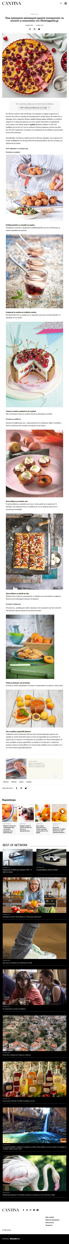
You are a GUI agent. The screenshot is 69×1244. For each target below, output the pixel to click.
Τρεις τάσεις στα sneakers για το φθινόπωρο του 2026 (17, 963)
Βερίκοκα (14, 782)
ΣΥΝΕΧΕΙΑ (55, 776)
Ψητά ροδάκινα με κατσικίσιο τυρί (17, 501)
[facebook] (30, 29)
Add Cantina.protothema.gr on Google (33, 108)
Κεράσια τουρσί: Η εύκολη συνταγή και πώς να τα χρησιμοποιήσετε (26, 828)
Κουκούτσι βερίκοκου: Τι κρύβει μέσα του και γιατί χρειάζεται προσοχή (59, 830)
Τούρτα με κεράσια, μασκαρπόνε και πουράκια (21, 411)
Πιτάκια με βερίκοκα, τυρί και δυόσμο (18, 683)
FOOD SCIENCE (7, 823)
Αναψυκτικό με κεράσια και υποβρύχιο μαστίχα (21, 312)
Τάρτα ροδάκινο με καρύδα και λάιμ (17, 593)
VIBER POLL (34, 14)
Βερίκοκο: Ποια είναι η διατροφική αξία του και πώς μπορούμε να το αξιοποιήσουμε (9, 829)
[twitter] (39, 29)
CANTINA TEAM (29, 25)
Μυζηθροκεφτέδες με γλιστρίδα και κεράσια (20, 225)
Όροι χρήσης (50, 1217)
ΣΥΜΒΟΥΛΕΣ (23, 823)
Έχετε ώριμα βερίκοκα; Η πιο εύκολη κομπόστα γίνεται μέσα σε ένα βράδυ (42, 829)
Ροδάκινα (28, 782)
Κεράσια (21, 782)
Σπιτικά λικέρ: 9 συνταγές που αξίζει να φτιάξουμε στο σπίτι (19, 1101)
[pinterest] (34, 29)
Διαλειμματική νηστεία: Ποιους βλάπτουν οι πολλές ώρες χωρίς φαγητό (22, 917)
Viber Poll (6, 782)
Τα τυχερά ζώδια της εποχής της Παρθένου (14, 1009)
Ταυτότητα (49, 1225)
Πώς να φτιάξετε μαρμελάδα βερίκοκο (18, 731)
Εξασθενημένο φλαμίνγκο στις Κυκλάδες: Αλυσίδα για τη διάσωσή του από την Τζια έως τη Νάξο (29, 1195)
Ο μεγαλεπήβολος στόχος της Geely (47, 870)
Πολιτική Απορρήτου (52, 1220)
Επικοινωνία (50, 1223)
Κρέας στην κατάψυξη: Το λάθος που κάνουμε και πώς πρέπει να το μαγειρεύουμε (37, 765)
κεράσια (32, 124)
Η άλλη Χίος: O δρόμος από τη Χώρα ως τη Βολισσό (17, 1055)
